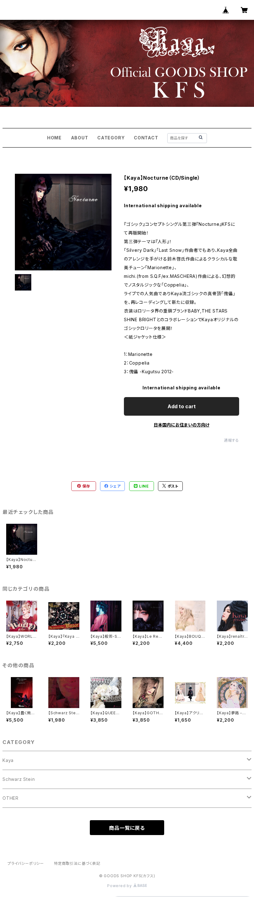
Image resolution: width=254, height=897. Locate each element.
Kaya (8, 760)
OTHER (10, 798)
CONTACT (146, 137)
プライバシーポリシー (25, 863)
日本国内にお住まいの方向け (181, 424)
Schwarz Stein (18, 779)
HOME (54, 137)
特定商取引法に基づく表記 (77, 863)
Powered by (120, 885)
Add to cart (182, 406)
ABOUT (79, 137)
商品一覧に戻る (127, 828)
